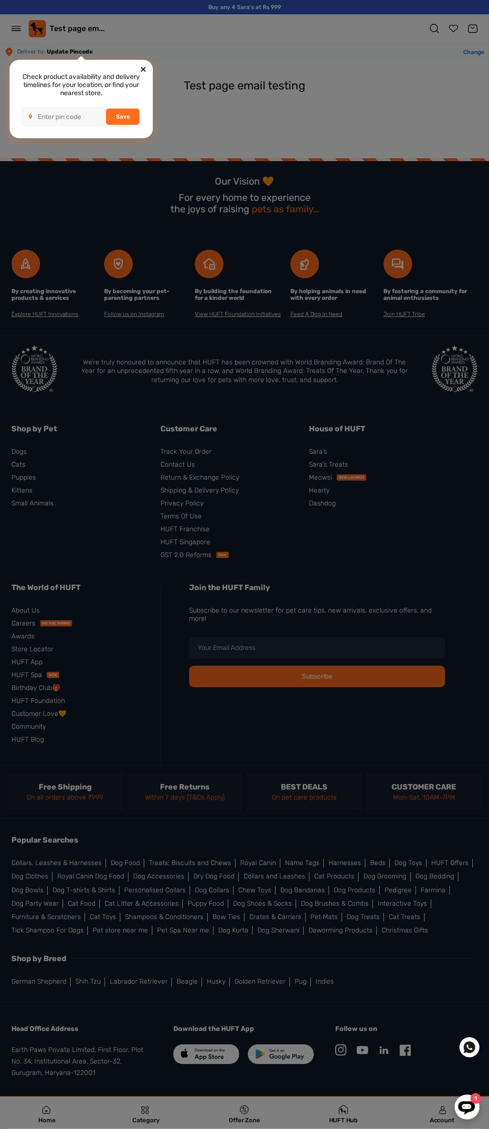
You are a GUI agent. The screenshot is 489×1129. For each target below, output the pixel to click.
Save (123, 116)
